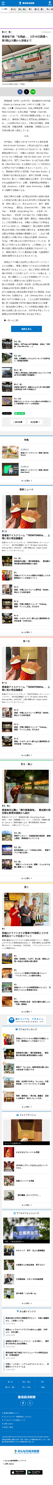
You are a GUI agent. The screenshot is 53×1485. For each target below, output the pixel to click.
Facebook (23, 1403)
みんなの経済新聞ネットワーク (26, 1452)
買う (30, 9)
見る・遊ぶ (22, 9)
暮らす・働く (39, 9)
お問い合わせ (8, 1424)
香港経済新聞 (26, 3)
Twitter (30, 1403)
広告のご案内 (8, 1427)
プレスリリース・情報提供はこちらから (18, 1417)
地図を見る (26, 329)
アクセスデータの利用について (14, 1420)
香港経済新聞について (11, 1413)
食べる (13, 9)
